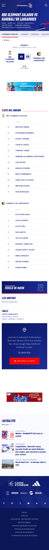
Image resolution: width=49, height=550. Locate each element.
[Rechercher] (46, 5)
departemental (29, 23)
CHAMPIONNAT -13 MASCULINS (22, 25)
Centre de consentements (24, 532)
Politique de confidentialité (24, 529)
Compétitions (11, 23)
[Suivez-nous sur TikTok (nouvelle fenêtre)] (45, 503)
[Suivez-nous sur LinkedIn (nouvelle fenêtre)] (37, 503)
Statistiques (35, 34)
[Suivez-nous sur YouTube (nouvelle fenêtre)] (28, 503)
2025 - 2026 (20, 23)
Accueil (4, 23)
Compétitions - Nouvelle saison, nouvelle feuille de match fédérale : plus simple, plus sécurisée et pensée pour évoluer (30, 450)
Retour (6, 40)
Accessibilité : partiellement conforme (24, 519)
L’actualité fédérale (20, 431)
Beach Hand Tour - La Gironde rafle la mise (30, 463)
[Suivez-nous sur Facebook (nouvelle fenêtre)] (4, 503)
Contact (24, 512)
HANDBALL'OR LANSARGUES (39, 59)
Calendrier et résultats (10, 34)
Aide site (24, 516)
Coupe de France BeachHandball (29, 459)
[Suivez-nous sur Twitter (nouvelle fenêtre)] (20, 503)
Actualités (45, 34)
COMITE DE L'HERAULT (7, 25)
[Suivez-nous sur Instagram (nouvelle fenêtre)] (12, 503)
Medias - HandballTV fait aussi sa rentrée (29, 434)
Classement (24, 34)
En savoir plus (24, 352)
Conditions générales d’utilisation (24, 526)
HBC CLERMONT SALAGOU (10, 59)
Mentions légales (24, 522)
